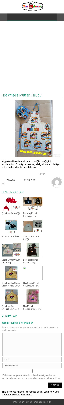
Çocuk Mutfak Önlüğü (11, 213)
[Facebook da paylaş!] (49, 173)
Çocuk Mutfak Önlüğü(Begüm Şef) (10, 307)
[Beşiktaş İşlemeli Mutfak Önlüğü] (33, 256)
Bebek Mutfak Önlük (10, 236)
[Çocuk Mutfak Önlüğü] (11, 209)
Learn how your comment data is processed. (30, 393)
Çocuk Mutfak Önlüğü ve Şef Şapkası (11, 261)
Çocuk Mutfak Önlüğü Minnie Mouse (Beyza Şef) (11, 286)
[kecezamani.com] (56, 186)
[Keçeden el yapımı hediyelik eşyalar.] (32, 10)
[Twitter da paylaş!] (54, 173)
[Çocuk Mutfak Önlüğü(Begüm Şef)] (11, 302)
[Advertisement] (32, 54)
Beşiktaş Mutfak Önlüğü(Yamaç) (30, 214)
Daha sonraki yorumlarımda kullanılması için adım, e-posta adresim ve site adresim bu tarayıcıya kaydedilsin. (31, 377)
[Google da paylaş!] (59, 173)
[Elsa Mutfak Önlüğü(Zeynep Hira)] (33, 302)
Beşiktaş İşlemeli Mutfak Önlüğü (30, 261)
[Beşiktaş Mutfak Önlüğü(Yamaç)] (33, 209)
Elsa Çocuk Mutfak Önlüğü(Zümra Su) (31, 284)
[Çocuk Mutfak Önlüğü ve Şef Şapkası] (11, 256)
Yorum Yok (29, 179)
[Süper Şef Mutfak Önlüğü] (33, 233)
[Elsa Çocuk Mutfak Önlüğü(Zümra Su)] (33, 279)
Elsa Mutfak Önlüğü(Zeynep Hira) (32, 307)
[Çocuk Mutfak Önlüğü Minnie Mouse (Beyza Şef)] (11, 279)
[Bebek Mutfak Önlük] (11, 233)
